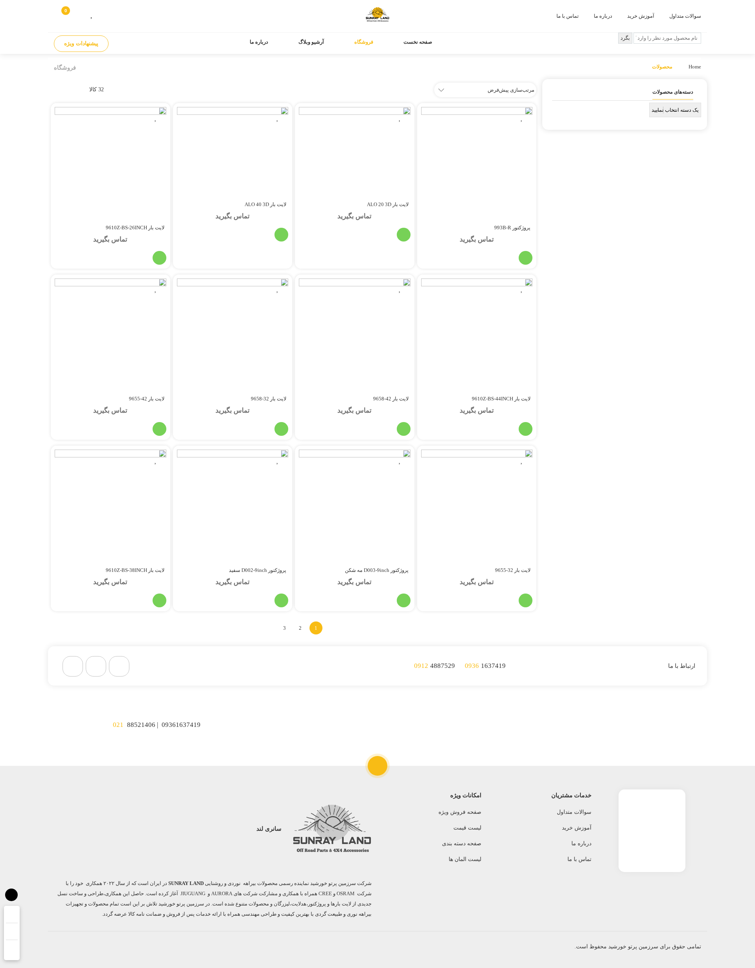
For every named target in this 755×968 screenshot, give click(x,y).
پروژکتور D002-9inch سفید (257, 570)
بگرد (625, 38)
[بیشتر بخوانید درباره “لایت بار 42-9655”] (159, 429)
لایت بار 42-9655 (146, 399)
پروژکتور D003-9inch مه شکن (377, 570)
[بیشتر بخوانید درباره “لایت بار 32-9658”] (281, 429)
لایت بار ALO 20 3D (388, 204)
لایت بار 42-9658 (391, 399)
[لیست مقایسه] (104, 13)
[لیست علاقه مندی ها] (92, 13)
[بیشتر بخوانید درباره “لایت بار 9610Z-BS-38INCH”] (159, 600)
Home (695, 67)
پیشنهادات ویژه (81, 43)
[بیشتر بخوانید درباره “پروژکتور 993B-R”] (525, 258)
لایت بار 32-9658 (268, 399)
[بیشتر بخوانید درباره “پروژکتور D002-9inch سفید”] (281, 600)
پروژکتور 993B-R (512, 227)
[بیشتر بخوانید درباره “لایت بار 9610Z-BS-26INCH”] (159, 258)
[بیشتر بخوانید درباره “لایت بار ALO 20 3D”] (404, 235)
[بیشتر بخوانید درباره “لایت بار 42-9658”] (404, 429)
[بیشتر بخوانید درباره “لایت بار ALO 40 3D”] (281, 235)
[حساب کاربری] (79, 13)
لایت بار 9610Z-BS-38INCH (135, 570)
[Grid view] (70, 89)
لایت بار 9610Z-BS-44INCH (501, 399)
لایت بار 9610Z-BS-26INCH (135, 227)
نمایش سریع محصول (489, 258)
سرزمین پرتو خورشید (633, 947)
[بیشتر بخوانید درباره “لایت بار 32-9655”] (525, 600)
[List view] (55, 89)
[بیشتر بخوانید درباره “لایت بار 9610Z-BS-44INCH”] (525, 429)
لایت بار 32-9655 (512, 570)
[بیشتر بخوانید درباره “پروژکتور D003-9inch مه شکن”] (404, 600)
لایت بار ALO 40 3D (265, 204)
